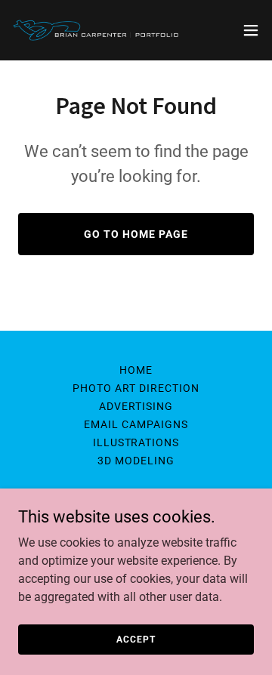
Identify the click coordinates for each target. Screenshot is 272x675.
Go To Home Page (136, 234)
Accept (135, 638)
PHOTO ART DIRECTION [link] (136, 388)
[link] (96, 30)
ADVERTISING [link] (136, 406)
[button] (251, 30)
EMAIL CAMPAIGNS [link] (136, 424)
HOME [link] (136, 370)
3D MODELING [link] (136, 461)
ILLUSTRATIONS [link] (136, 442)
